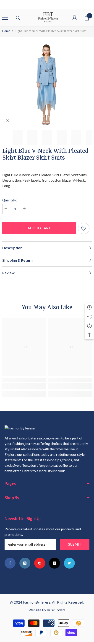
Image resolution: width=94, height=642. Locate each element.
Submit (74, 544)
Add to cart (39, 228)
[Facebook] (10, 563)
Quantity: (9, 200)
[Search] (18, 18)
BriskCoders (56, 610)
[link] (24, 386)
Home (6, 31)
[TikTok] (54, 563)
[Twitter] (69, 563)
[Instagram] (24, 563)
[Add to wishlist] (83, 228)
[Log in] (74, 17)
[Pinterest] (39, 563)
